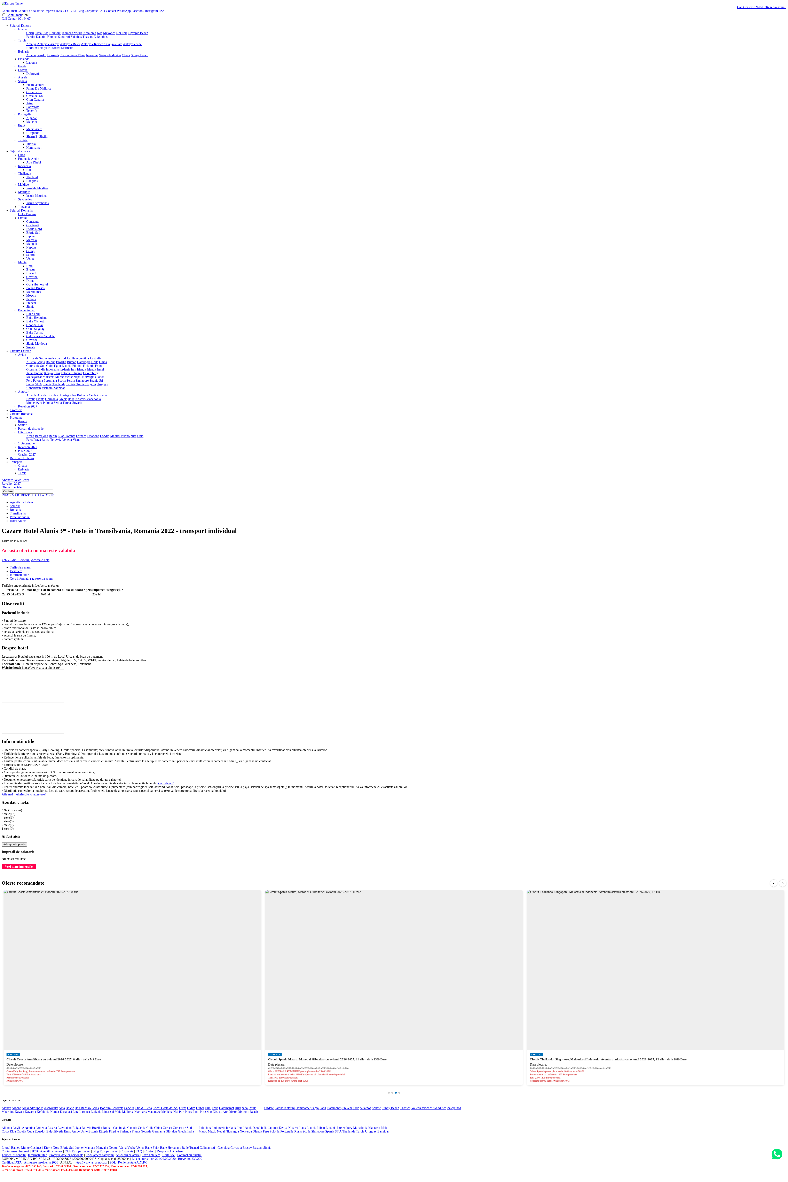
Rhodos (52, 36)
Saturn (30, 255)
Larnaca (81, 436)
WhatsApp (124, 11)
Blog (81, 11)
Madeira (31, 121)
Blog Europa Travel (105, 1151)
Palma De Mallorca (38, 88)
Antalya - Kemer (92, 44)
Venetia (67, 439)
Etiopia (103, 1131)
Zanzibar (59, 388)
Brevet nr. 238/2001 (191, 1158)
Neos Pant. (192, 1111)
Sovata (30, 347)
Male (118, 1111)
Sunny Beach (139, 55)
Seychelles (25, 199)
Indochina (205, 1127)
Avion (22, 354)
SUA (38, 384)
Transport (16, 462)
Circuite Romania (21, 413)
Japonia (38, 373)
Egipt (21, 125)
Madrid (115, 436)
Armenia (41, 1127)
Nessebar (92, 55)
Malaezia (48, 377)
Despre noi (164, 1151)
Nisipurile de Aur (110, 55)
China (103, 362)
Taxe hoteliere (151, 1155)
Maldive (23, 184)
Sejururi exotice (20, 151)
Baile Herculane (36, 317)
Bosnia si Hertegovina (61, 395)
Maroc (59, 377)
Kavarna (30, 1111)
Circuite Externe (20, 351)
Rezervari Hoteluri (22, 458)
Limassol (108, 1111)
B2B (59, 11)
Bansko (41, 55)
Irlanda (81, 369)
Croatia (22, 70)
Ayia (62, 1108)
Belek (95, 1108)
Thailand (32, 177)
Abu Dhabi (33, 162)
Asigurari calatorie (128, 1155)
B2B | (35, 1151)
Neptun (31, 247)
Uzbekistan (33, 388)
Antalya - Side (132, 44)
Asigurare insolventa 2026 (41, 1162)
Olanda (99, 377)
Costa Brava (34, 92)
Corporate (91, 11)
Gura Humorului (37, 284)
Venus (30, 258)
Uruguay (102, 384)
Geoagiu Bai (34, 325)
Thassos (87, 36)
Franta (22, 66)
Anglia (70, 358)
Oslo (140, 436)
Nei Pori (121, 33)
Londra (104, 436)
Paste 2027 (25, 450)
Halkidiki (55, 33)
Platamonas (334, 1108)
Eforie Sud (33, 232)
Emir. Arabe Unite (76, 1131)
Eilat (61, 436)
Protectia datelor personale (66, 1155)
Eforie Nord (34, 229)
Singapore (82, 380)
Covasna (32, 277)
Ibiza (29, 103)
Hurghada (32, 133)
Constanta (32, 221)
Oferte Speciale (12, 487)
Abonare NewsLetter (15, 480)
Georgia (146, 1131)
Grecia (22, 29)
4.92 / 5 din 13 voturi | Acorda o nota (25, 560)
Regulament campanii (100, 1155)
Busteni (31, 273)
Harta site (168, 1155)
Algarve (31, 118)
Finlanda (23, 59)
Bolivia (50, 362)
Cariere (178, 1151)
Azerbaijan (64, 1127)
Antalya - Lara (112, 44)
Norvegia (88, 377)
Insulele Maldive (37, 188)
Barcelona (41, 436)
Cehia (92, 395)
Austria (22, 77)
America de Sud (55, 358)
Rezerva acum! (776, 7)
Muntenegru (34, 402)
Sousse (376, 1108)
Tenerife (31, 110)
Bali (29, 169)
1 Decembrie (26, 443)
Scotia (62, 380)
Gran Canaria (35, 99)
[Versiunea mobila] (24, 3)
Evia (45, 33)
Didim (191, 1108)
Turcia (22, 40)
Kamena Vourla (72, 33)
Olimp (30, 251)
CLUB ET (70, 11)
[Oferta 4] (399, 1093)
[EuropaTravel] (13, 3)
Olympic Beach (138, 33)
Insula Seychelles (37, 203)
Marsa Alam (34, 129)
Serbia (70, 380)
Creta (38, 33)
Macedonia (93, 399)
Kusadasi (54, 47)
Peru (29, 380)
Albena (31, 55)
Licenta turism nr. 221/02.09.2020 (154, 1158)
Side (356, 1108)
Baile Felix (33, 314)
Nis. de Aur (220, 1111)
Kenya (48, 373)
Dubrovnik (33, 73)
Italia (29, 373)
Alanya (6, 1108)
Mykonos (109, 33)
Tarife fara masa (20, 567)
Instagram (151, 11)
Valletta (416, 1108)
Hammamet (33, 147)
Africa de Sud (35, 358)
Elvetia (30, 399)
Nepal (77, 377)
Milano (125, 436)
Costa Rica (9, 1131)
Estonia (66, 365)
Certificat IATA (12, 1162)
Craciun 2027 (27, 454)
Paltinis (31, 299)
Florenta (69, 436)
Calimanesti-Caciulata (40, 336)
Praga (37, 439)
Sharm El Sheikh (37, 136)
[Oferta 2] (392, 1093)
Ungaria (90, 384)
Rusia (298, 1131)
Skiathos (76, 36)
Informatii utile (19, 575)
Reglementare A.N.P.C (133, 1162)
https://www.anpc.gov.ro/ (91, 1162)
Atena (30, 436)
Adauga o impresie (14, 844)
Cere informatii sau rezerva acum (31, 578)
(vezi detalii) (166, 783)
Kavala (19, 1111)
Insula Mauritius (36, 195)
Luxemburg (90, 373)
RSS (162, 11)
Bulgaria (23, 51)
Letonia (66, 373)
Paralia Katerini (36, 36)
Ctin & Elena (143, 1108)
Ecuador (40, 1131)
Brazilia (61, 362)
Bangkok (32, 181)
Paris (29, 439)
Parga (315, 1108)
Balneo (15, 1147)
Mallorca (128, 1111)
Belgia (41, 362)
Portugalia (24, 114)
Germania (51, 399)
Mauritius (24, 192)
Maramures (33, 291)
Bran (29, 266)
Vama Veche (127, 1147)
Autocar (23, 391)
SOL (113, 1162)
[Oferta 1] (389, 1093)
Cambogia (83, 362)
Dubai (200, 1108)
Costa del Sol (35, 96)
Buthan (71, 362)
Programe (16, 417)
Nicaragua (232, 1131)
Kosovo (80, 399)
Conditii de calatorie (31, 11)
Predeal (31, 303)
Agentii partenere (51, 1151)
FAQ (101, 11)
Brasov (31, 269)
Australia (95, 358)
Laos (57, 373)
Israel (100, 369)
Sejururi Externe (20, 25)
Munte (22, 262)
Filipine (77, 365)
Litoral (22, 218)
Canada (132, 1127)
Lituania (76, 373)
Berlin (53, 436)
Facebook (138, 11)
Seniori (22, 425)
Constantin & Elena (72, 55)
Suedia (47, 384)
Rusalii (22, 421)
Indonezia (24, 166)
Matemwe (154, 1111)
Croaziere (16, 410)
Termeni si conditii (14, 1155)
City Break (25, 432)
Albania (31, 395)
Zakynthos (101, 36)
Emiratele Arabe (28, 158)
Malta (384, 1127)
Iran (73, 369)
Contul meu (9, 11)
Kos (99, 33)
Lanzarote (32, 107)
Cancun (129, 1108)
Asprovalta (51, 1108)
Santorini (64, 36)
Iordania (65, 369)
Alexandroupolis (32, 1108)
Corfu (30, 33)
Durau (30, 280)
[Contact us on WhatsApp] (776, 1154)
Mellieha (167, 1111)
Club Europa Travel (77, 1151)
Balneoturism (26, 310)
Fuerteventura (35, 84)
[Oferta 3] (396, 1093)
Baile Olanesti (35, 321)
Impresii (50, 11)
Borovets (53, 55)
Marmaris (67, 47)
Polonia (38, 380)
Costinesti (32, 225)
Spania (22, 81)
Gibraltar (32, 369)
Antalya (31, 44)
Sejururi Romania (21, 210)
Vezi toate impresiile (19, 866)
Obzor (126, 55)
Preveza (347, 1108)
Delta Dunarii (27, 214)
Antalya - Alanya (48, 44)
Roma (45, 439)
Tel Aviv (55, 439)
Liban (321, 1127)
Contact (111, 11)
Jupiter (30, 236)
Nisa (133, 436)
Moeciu (31, 295)
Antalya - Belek (70, 44)
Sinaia (30, 306)
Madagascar (34, 377)
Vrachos (427, 1108)
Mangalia (32, 243)
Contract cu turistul (189, 1155)
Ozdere (269, 1108)
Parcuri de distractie (31, 428)
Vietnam (47, 388)
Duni (208, 1108)
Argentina (82, 358)
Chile (94, 362)
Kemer (55, 1111)
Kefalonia (89, 33)
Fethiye (42, 47)
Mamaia (31, 240)
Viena (76, 439)
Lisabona (93, 436)
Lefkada (96, 1111)
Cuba (21, 155)
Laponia (31, 62)
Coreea (167, 1127)
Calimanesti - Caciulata (215, 1147)
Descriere (16, 571)
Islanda (91, 369)
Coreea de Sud (35, 365)
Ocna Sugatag (35, 328)
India (42, 369)
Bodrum (31, 47)
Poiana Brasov (35, 288)
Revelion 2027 (27, 406)
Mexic (68, 377)
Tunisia (22, 140)
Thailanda (24, 173)
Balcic (70, 1108)
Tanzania (24, 206)
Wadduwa (439, 1108)
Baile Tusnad (34, 332)
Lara (76, 1111)
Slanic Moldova (36, 343)
